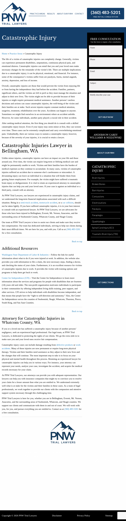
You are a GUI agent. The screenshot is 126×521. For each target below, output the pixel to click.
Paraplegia (97, 215)
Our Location (111, 479)
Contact (79, 14)
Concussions (98, 196)
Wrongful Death (15, 476)
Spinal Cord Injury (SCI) (103, 227)
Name (92, 48)
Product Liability (15, 482)
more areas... (13, 502)
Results (51, 14)
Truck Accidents (15, 488)
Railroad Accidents (16, 493)
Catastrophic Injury (16, 479)
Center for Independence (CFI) (15, 278)
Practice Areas (37, 14)
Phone (92, 59)
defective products (64, 345)
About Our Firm (65, 14)
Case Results (63, 479)
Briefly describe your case (100, 95)
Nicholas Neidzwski (67, 494)
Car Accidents (14, 485)
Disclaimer (57, 515)
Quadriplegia (98, 221)
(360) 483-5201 (105, 12)
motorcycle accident (48, 202)
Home (4, 53)
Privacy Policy (83, 515)
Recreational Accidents (18, 499)
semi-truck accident (29, 202)
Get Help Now (105, 117)
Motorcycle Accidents (17, 490)
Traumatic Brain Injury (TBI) (105, 234)
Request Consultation (114, 476)
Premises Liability (16, 496)
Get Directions (106, 282)
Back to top (77, 241)
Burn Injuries (98, 190)
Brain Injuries (98, 177)
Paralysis (96, 209)
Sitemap (109, 515)
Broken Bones (98, 184)
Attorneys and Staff (66, 476)
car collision (68, 202)
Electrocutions (99, 202)
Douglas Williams (66, 491)
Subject (93, 83)
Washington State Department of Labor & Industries (25, 254)
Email (92, 71)
